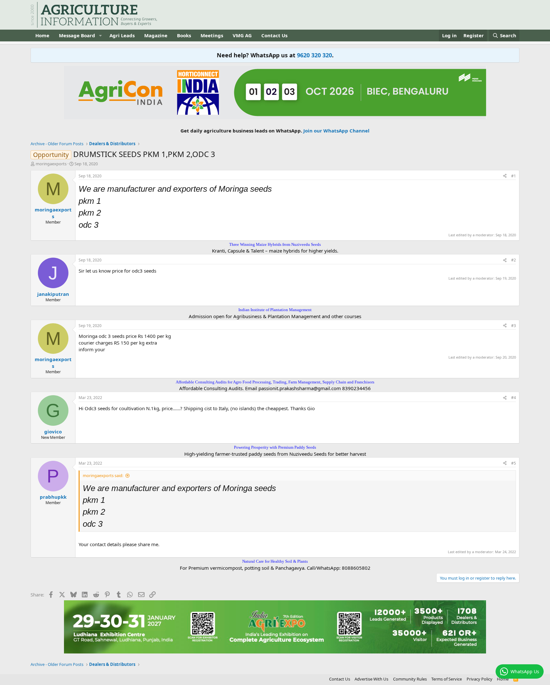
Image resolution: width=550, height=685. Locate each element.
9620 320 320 (314, 55)
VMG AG (242, 35)
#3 (513, 325)
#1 (513, 176)
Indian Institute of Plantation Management (275, 309)
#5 (513, 463)
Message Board (77, 35)
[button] (100, 35)
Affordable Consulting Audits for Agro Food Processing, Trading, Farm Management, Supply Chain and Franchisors (275, 382)
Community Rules (410, 679)
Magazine (155, 35)
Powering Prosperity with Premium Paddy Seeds (275, 447)
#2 (513, 260)
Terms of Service (446, 679)
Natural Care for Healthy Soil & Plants (275, 561)
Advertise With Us (371, 679)
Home (42, 35)
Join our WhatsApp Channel (336, 130)
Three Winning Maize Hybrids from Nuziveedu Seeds (275, 244)
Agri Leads (122, 35)
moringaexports (51, 164)
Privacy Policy (479, 679)
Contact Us (274, 35)
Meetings (212, 35)
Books (184, 35)
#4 (513, 397)
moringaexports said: (103, 475)
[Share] (505, 176)
